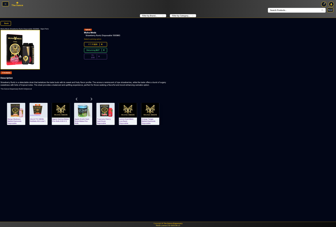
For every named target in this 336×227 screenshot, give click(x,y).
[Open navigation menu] (5, 4)
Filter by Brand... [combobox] (149, 16)
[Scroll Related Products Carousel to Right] (91, 99)
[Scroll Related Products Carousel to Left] (76, 99)
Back (6, 23)
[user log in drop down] (331, 4)
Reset (330, 10)
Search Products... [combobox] (278, 10)
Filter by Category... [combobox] (181, 16)
